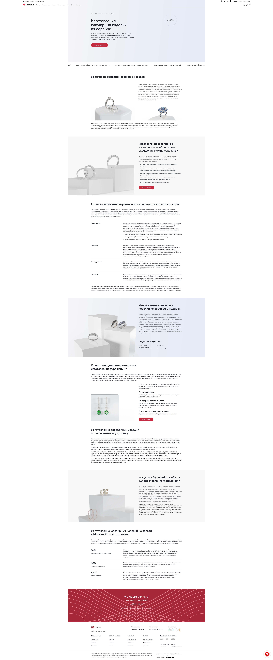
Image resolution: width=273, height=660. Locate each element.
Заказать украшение (99, 45)
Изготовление (46, 5)
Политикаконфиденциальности (176, 645)
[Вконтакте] (165, 348)
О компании (95, 640)
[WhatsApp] (222, 1)
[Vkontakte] (227, 1)
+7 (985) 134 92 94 (145, 348)
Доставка (146, 646)
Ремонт (54, 5)
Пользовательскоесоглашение (164, 645)
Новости (93, 643)
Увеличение (131, 643)
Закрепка (130, 646)
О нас (68, 5)
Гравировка (61, 5)
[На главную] (28, 4)
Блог (72, 5)
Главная (93, 13)
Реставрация (132, 640)
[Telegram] (225, 1)
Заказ (145, 636)
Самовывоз (146, 643)
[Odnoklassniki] (179, 629)
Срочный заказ (148, 640)
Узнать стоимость (146, 187)
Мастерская (96, 636)
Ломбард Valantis (39, 1)
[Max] (230, 1)
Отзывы (32, 1)
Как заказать (26, 1)
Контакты (78, 5)
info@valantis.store (155, 629)
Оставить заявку (145, 419)
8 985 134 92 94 (246, 1)
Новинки (111, 643)
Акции (111, 646)
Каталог (38, 5)
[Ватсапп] (158, 348)
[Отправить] (147, 615)
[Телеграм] (162, 348)
